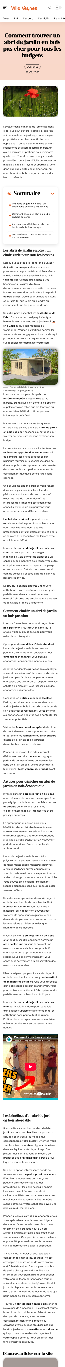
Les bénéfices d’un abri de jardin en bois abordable (31, 236)
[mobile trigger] (6, 7)
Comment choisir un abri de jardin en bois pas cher (31, 215)
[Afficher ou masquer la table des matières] (47, 194)
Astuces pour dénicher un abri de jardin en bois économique (30, 226)
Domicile (32, 66)
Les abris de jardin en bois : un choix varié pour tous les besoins (30, 205)
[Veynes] (24, 7)
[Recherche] (50, 7)
